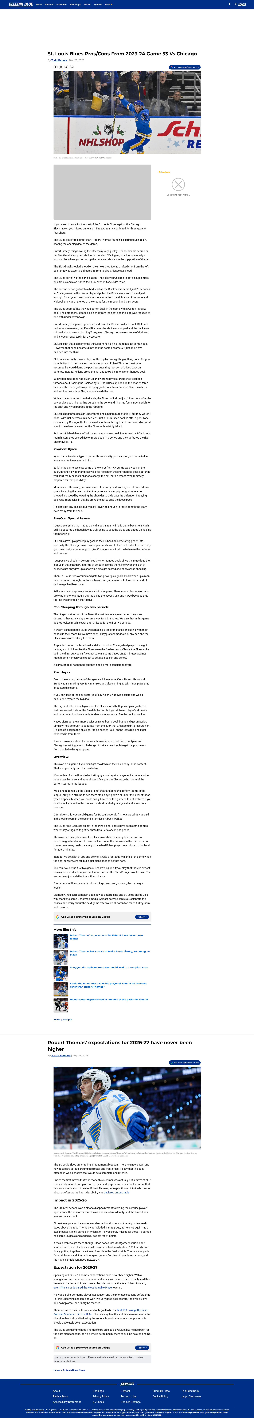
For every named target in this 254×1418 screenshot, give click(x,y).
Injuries (98, 4)
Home (57, 1019)
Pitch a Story (60, 1396)
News (39, 4)
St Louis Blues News (74, 1370)
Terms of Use (128, 1396)
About (56, 1390)
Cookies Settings (131, 1401)
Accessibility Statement (67, 1401)
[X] (235, 4)
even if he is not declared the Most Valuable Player (83, 1287)
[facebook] (229, 4)
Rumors (49, 4)
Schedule (61, 4)
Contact (125, 1390)
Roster (87, 4)
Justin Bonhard (61, 1055)
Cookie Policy (160, 1396)
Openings (98, 1390)
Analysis (67, 1019)
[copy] (72, 67)
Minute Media (37, 1410)
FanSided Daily (190, 1390)
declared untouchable (116, 1192)
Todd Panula (59, 60)
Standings (75, 4)
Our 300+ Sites (161, 1390)
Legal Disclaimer (191, 1396)
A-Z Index (98, 1401)
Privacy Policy (101, 1396)
